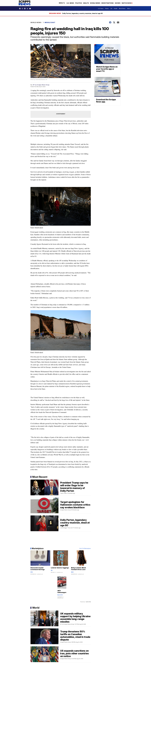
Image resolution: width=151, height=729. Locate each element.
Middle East (50, 22)
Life (111, 8)
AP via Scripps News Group (41, 85)
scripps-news (25, 8)
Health (86, 3)
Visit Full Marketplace (85, 548)
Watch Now (126, 3)
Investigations (107, 3)
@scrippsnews (30, 8)
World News (95, 3)
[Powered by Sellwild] (88, 601)
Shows (117, 3)
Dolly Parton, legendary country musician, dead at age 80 (82, 13)
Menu (61, 3)
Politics (78, 3)
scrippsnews (20, 8)
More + (129, 8)
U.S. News (70, 3)
